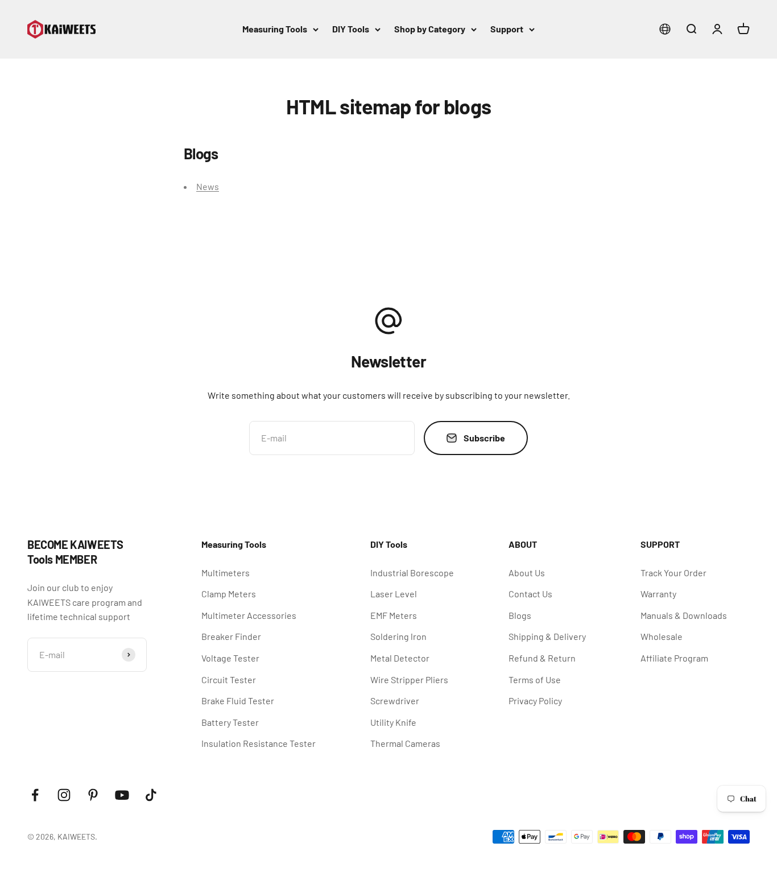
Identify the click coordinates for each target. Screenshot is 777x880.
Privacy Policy (535, 700)
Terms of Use (535, 679)
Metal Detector (399, 657)
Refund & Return (542, 657)
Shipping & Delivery (547, 636)
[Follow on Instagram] (64, 795)
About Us (527, 572)
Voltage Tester (230, 657)
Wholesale (661, 636)
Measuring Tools (274, 28)
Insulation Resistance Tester (258, 743)
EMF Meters (393, 615)
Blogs (520, 615)
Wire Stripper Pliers (409, 679)
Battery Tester (230, 722)
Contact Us (530, 593)
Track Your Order (673, 572)
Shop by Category (429, 28)
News (207, 186)
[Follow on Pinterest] (93, 795)
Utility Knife (393, 722)
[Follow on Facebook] (35, 795)
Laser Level (393, 593)
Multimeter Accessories (248, 615)
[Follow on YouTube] (122, 795)
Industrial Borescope (412, 572)
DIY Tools (350, 28)
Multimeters (225, 572)
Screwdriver (394, 700)
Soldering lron (398, 636)
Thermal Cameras (405, 743)
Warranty (658, 593)
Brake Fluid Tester (237, 700)
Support (506, 28)
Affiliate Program (674, 657)
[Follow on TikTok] (151, 795)
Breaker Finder (231, 636)
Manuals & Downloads (683, 615)
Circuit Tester (228, 679)
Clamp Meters (228, 593)
